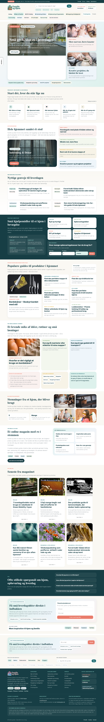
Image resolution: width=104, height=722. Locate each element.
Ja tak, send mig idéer (75, 617)
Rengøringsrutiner (56, 82)
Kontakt (66, 676)
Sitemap (66, 687)
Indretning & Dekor (35, 678)
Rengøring (57, 9)
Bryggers (44, 660)
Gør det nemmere (54, 17)
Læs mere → (24, 519)
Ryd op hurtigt (44, 17)
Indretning (65, 665)
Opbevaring (38, 9)
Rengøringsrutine (49, 665)
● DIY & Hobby (29, 14)
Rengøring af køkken (55, 379)
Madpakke (58, 376)
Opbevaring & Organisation (37, 680)
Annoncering (67, 685)
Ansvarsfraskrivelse (69, 683)
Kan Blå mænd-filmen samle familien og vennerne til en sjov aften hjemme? (24, 551)
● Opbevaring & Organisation (56, 14)
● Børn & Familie (18, 14)
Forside (79, 1)
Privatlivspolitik (68, 678)
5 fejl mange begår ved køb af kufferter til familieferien (51, 504)
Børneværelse (46, 9)
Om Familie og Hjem (69, 674)
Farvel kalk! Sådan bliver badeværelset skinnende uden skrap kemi (79, 550)
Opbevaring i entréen (48, 376)
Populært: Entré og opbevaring (16, 82)
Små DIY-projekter (44, 82)
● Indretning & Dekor (40, 14)
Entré (9, 660)
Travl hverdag (11, 17)
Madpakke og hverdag (31, 82)
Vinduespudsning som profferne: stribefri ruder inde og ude (51, 550)
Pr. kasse (64, 250)
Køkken (15, 660)
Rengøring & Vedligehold (48, 545)
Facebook (84, 627)
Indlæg (88, 1)
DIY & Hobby (34, 676)
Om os (83, 1)
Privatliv (94, 14)
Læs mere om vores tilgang (16, 460)
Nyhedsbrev (93, 1)
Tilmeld (91, 642)
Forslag (77, 250)
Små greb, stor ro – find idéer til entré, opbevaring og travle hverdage (32, 1)
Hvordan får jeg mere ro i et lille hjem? (67, 575)
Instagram (68, 627)
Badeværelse (23, 660)
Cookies (90, 719)
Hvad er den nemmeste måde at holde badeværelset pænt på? (74, 585)
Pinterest (76, 627)
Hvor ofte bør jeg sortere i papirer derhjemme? (70, 580)
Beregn (92, 253)
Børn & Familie (34, 674)
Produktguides (86, 14)
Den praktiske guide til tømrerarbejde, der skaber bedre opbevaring (79, 504)
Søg (69, 6)
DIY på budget (34, 17)
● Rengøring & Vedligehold (73, 14)
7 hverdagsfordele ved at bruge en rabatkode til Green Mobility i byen (24, 504)
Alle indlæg (33, 685)
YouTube (91, 627)
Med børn (26, 17)
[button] (1, 61)
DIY (52, 9)
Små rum (45, 379)
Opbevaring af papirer (48, 383)
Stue (39, 660)
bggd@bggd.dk (43, 700)
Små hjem (19, 17)
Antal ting (51, 250)
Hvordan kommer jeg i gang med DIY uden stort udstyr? (72, 591)
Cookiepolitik (67, 680)
